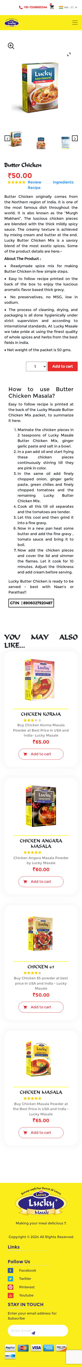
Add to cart (62, 366)
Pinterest (27, 1287)
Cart (53, 8)
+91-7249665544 (35, 7)
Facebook (27, 1270)
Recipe (34, 188)
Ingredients (63, 182)
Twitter (25, 1278)
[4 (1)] (65, 142)
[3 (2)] (41, 142)
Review (34, 182)
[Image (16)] (16, 138)
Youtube (26, 1295)
